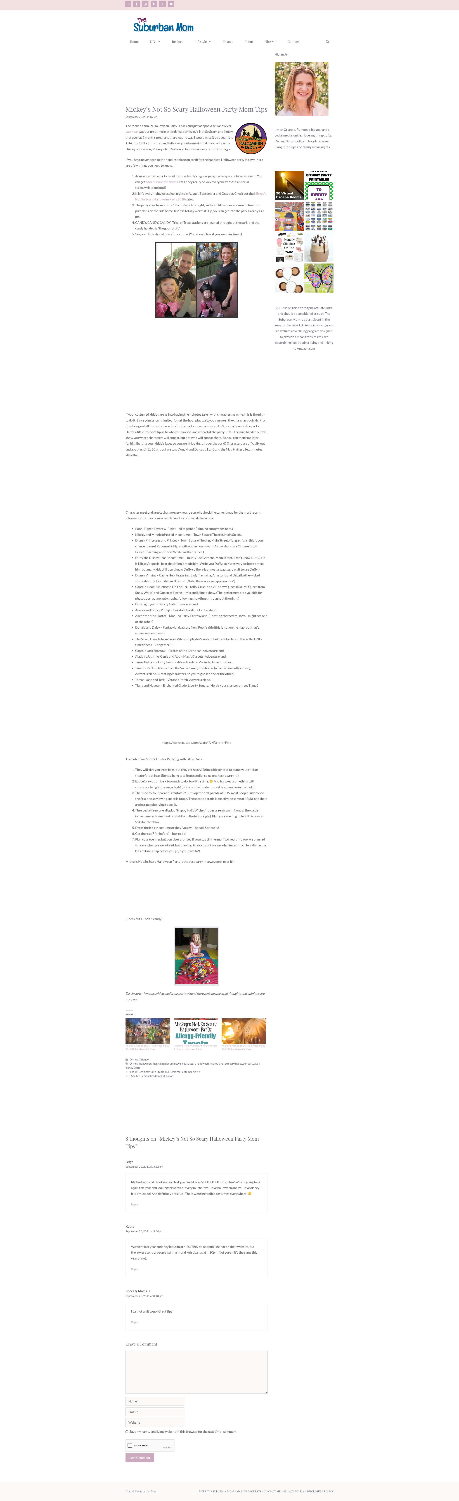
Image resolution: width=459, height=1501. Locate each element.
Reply (134, 1204)
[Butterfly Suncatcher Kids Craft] (318, 279)
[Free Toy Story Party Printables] (318, 186)
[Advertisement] (268, 24)
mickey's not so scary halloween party (232, 1063)
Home (134, 41)
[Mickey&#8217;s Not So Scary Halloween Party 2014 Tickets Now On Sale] (148, 1031)
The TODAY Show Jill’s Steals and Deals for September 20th (165, 1071)
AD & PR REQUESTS (248, 1491)
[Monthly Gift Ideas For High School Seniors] (289, 248)
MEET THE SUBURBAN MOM (216, 1491)
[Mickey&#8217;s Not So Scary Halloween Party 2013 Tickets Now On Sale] (244, 1031)
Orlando (144, 1059)
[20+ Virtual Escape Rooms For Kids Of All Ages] (289, 186)
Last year (132, 131)
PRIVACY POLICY (293, 1491)
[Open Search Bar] (327, 41)
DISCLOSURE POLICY (320, 1491)
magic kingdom (161, 1063)
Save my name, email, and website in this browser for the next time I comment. (183, 1431)
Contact (293, 41)
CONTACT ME (272, 1491)
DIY (152, 41)
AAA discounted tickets (162, 182)
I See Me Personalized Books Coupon (151, 1076)
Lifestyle (201, 41)
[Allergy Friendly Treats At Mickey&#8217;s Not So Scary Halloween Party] (196, 1031)
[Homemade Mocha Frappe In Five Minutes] (318, 248)
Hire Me (270, 41)
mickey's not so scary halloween (190, 1063)
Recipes (177, 41)
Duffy (255, 558)
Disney (228, 41)
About (249, 41)
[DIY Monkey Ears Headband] (289, 279)
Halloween (145, 1063)
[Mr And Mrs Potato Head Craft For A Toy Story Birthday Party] (289, 217)
